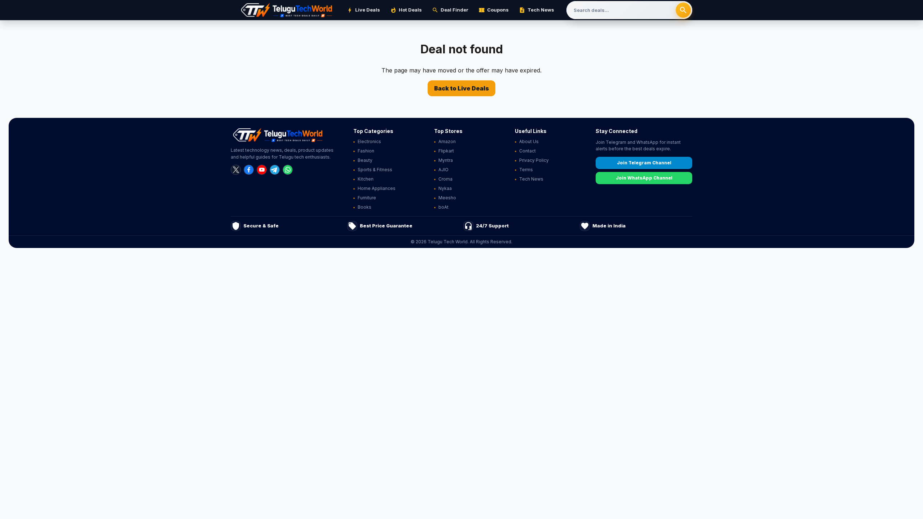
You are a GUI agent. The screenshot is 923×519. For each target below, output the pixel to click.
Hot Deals (406, 10)
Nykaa (445, 188)
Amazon (447, 141)
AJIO (443, 169)
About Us (529, 141)
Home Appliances (377, 188)
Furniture (367, 197)
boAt (443, 207)
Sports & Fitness (375, 169)
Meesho (447, 197)
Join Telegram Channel (644, 162)
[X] (236, 170)
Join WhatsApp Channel (644, 178)
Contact (527, 151)
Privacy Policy (534, 160)
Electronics (369, 141)
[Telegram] (275, 170)
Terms (526, 169)
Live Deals (363, 10)
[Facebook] (249, 170)
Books (364, 207)
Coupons (493, 10)
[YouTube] (262, 170)
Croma (445, 179)
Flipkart (446, 151)
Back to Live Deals (461, 88)
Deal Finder (450, 10)
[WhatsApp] (288, 170)
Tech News (536, 10)
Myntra (445, 160)
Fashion (366, 151)
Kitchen (366, 179)
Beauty (365, 160)
